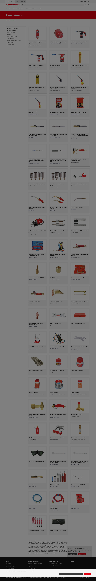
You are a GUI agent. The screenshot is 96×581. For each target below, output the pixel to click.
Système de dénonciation (61, 577)
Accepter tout (87, 574)
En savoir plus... (8, 574)
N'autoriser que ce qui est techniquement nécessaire (71, 574)
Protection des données (47, 577)
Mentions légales (38, 577)
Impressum (32, 577)
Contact (53, 577)
